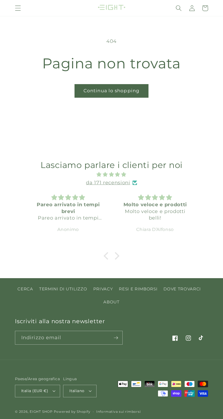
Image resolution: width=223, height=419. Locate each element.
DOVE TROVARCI (182, 288)
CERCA (25, 288)
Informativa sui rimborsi (118, 412)
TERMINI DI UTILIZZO (63, 288)
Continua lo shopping (111, 90)
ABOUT (111, 301)
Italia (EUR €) (34, 390)
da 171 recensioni (108, 182)
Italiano (77, 390)
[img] (112, 174)
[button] (17, 8)
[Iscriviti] (115, 338)
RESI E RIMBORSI (138, 288)
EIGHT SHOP (41, 412)
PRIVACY (103, 288)
